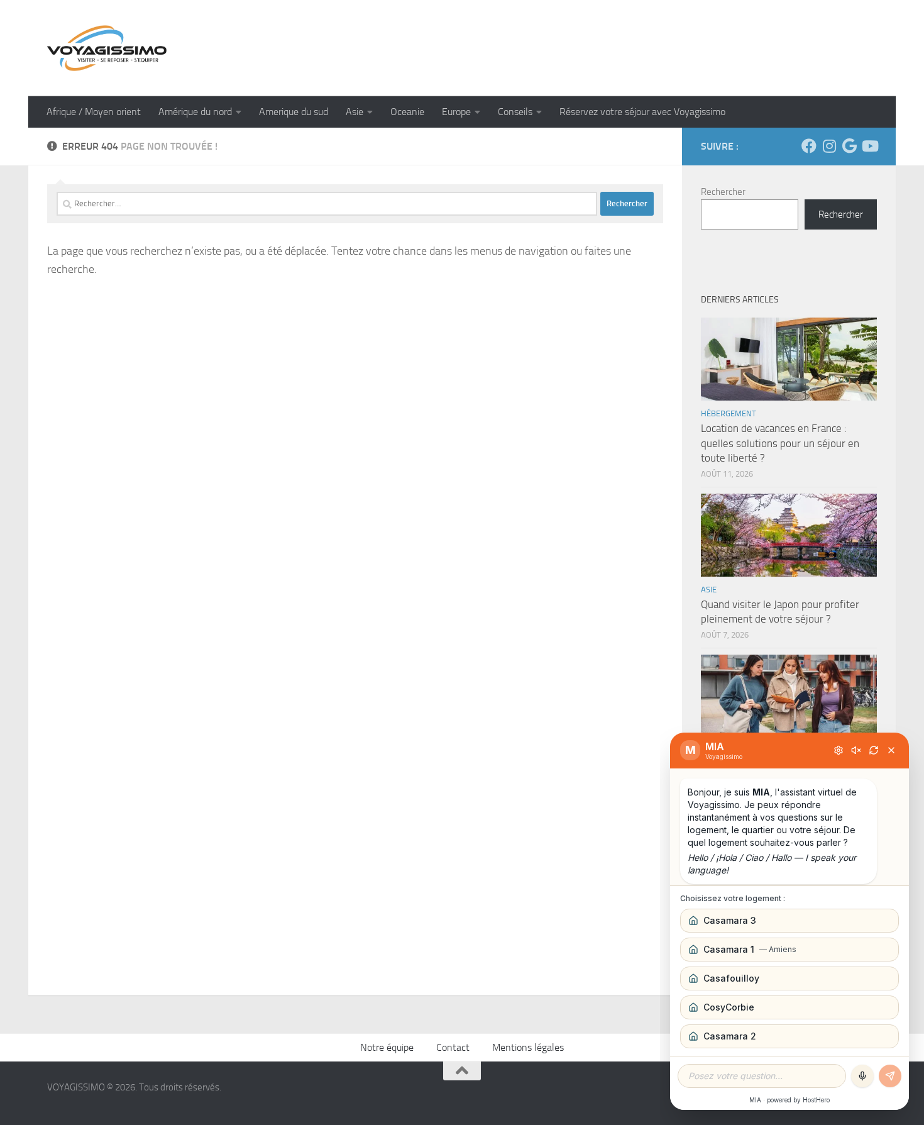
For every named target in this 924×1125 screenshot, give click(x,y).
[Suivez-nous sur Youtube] (869, 145)
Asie (354, 112)
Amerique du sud (293, 112)
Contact (453, 1047)
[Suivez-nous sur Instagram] (829, 145)
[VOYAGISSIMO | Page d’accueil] (107, 48)
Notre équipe (387, 1047)
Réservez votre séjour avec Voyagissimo (642, 112)
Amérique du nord (195, 112)
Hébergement (728, 413)
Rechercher (723, 191)
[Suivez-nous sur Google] (849, 145)
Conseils (515, 112)
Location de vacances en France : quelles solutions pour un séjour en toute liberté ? (780, 443)
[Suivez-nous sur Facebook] (809, 145)
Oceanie (407, 112)
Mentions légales (528, 1047)
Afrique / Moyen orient (94, 112)
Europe (456, 112)
